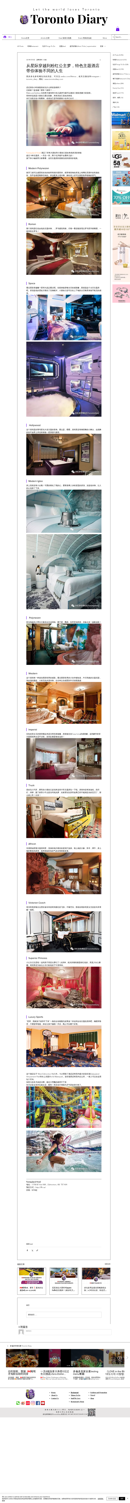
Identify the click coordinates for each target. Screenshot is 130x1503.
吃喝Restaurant (33, 46)
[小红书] (28, 1403)
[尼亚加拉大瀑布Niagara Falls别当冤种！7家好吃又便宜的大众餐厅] (64, 1276)
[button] (117, 29)
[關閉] (127, 1498)
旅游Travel (29, 1244)
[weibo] (23, 1403)
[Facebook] (38, 1403)
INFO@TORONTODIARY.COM (77, 1414)
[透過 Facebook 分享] (27, 1250)
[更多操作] (100, 60)
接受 (122, 1498)
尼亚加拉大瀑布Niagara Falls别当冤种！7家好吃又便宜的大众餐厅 (63, 1289)
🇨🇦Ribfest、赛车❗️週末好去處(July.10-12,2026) (31, 1288)
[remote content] (63, 1215)
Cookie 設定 (112, 1498)
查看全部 (107, 1264)
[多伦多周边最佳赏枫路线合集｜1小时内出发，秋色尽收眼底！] (96, 1276)
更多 (101, 46)
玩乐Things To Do (48, 46)
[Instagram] (33, 1403)
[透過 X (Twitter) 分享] (32, 1250)
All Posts (20, 46)
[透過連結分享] (37, 1250)
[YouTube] (43, 1403)
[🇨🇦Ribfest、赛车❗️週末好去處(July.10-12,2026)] (31, 1276)
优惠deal (62, 46)
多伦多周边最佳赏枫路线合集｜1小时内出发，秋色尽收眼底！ (95, 1289)
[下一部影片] (127, 1358)
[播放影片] (22, 1358)
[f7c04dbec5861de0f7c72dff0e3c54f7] (18, 1403)
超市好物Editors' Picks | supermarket (83, 46)
